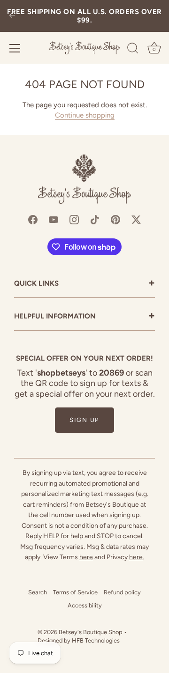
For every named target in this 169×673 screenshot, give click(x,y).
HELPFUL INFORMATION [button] (84, 317)
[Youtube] (53, 218)
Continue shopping (85, 115)
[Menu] (15, 48)
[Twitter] (136, 218)
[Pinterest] (115, 218)
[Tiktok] (95, 218)
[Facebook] (33, 218)
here (86, 557)
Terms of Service (75, 592)
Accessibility (85, 605)
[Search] (133, 49)
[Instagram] (74, 218)
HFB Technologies (96, 640)
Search (37, 592)
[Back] (12, 16)
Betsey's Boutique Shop (91, 632)
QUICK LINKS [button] (84, 284)
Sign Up (84, 419)
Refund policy (122, 592)
